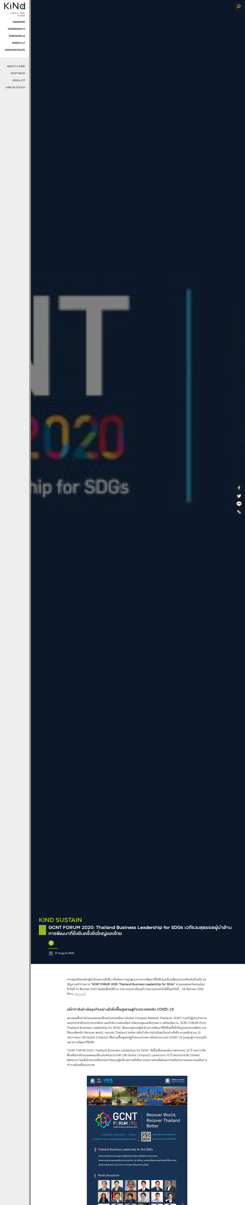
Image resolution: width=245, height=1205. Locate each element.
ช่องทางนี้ (80, 994)
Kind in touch (15, 87)
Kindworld (17, 36)
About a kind (16, 66)
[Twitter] (239, 496)
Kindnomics (16, 29)
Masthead (18, 73)
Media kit (18, 80)
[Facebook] (239, 488)
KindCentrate (15, 50)
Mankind (19, 22)
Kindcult (18, 43)
